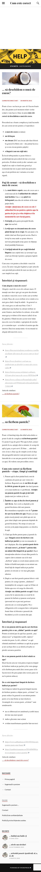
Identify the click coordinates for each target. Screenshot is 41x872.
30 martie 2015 (26, 100)
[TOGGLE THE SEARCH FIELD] (37, 3)
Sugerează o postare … (10, 805)
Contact (8, 789)
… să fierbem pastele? (10, 393)
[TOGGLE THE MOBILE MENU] (3, 3)
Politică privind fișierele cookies (14, 820)
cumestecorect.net (10, 100)
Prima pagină (10, 779)
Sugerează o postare (12, 784)
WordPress (24, 868)
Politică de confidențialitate (12, 815)
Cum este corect (20, 3)
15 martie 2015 (26, 429)
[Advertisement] (20, 27)
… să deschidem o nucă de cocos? (18, 91)
